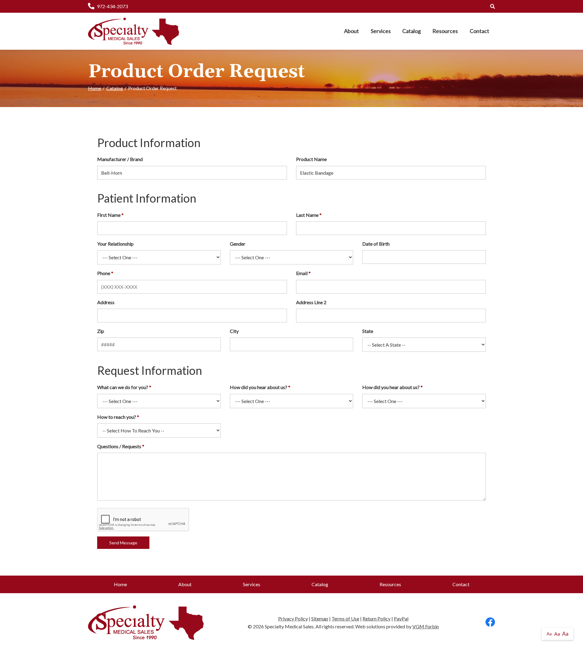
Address (105, 302)
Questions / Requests (119, 446)
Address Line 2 (311, 302)
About (351, 31)
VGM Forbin (425, 626)
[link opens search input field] (492, 6)
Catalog (411, 31)
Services (381, 31)
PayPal (401, 618)
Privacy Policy (293, 618)
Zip (100, 331)
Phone (103, 273)
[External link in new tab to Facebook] (490, 622)
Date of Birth (376, 244)
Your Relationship (115, 244)
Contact (479, 31)
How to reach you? (116, 417)
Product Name (311, 159)
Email (302, 273)
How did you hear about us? (258, 387)
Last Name (307, 215)
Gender (237, 244)
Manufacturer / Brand (120, 159)
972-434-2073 (112, 6)
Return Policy (376, 618)
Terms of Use (345, 618)
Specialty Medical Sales (289, 626)
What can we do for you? (122, 387)
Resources (445, 31)
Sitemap (319, 618)
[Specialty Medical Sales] (133, 31)
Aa (549, 633)
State (367, 331)
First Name (109, 215)
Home (94, 88)
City (234, 331)
